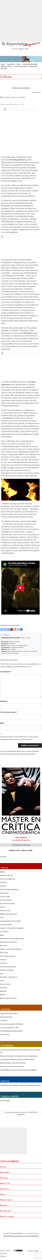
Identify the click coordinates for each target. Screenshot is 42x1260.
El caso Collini (5, 897)
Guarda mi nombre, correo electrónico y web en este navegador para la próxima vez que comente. (19, 738)
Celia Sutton (36, 92)
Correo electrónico (8, 712)
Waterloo (3, 991)
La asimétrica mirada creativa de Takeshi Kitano (17, 1059)
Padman (3, 960)
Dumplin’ (3, 886)
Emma (2, 907)
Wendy (2, 995)
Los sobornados (6, 925)
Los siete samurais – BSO (9, 1028)
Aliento (2, 872)
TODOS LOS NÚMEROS (9, 1161)
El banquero (4, 893)
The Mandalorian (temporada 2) (11, 1031)
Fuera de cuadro (6, 1200)
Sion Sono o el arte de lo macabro (12, 1066)
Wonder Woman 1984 (8, 998)
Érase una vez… (5, 910)
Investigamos (5, 1172)
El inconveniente (6, 900)
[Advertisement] (21, 21)
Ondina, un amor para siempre (10, 949)
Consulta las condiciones (21, 845)
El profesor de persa (7, 903)
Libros (18, 64)
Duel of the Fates (6, 1017)
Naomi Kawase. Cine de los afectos (13, 1063)
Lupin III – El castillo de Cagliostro (12, 928)
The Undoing (4, 1034)
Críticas (3, 1167)
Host (2, 918)
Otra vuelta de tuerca (7, 956)
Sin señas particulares (8, 967)
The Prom (3, 988)
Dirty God (3, 882)
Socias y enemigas (7, 970)
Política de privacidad (30, 64)
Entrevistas (4, 1189)
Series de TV (5, 1183)
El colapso (4, 1020)
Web (2, 723)
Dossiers (3, 1205)
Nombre (4, 701)
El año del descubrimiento (9, 889)
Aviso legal (33, 66)
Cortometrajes (6, 1211)
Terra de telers (5, 984)
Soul (1, 974)
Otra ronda (4, 953)
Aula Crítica (11, 64)
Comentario (5, 672)
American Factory (6, 875)
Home (3, 64)
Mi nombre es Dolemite (8, 942)
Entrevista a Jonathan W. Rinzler (11, 1024)
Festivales (4, 1178)
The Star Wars (5, 1101)
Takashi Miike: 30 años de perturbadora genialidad (18, 1070)
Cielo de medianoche (7, 879)
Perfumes (3, 963)
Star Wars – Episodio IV (8, 977)
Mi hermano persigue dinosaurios (12, 939)
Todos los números (21, 66)
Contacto (4, 68)
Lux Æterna (4, 932)
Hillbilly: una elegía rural (8, 914)
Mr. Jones (3, 946)
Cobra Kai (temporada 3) (9, 1013)
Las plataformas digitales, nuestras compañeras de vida (20, 1085)
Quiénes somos (6, 66)
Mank (2, 935)
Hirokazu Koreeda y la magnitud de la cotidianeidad (18, 1056)
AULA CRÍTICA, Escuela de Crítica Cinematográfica (21, 1236)
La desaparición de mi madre (10, 921)
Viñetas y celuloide (7, 1216)
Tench (2, 981)
